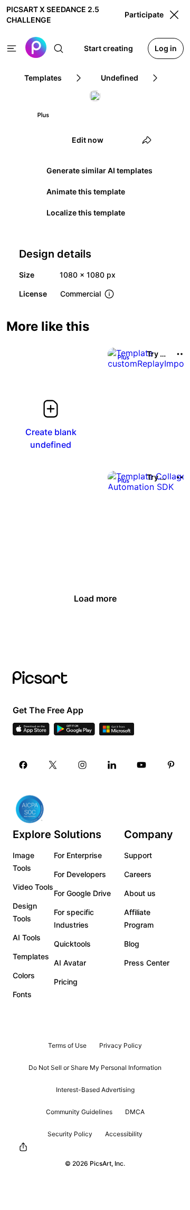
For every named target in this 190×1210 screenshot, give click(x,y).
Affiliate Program (139, 918)
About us (140, 893)
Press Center (146, 962)
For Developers (80, 874)
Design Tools (25, 912)
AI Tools (27, 937)
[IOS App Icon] (31, 732)
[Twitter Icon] (52, 764)
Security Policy (70, 1134)
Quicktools (72, 943)
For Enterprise (78, 855)
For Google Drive (82, 893)
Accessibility (123, 1134)
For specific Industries (74, 918)
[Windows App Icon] (116, 732)
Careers (137, 874)
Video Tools (33, 886)
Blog (131, 943)
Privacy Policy (120, 1045)
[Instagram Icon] (82, 764)
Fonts (22, 994)
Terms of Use (67, 1045)
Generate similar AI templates (99, 170)
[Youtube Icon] (141, 764)
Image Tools (23, 861)
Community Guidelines (79, 1112)
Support (138, 855)
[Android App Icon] (74, 732)
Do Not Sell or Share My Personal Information (95, 1067)
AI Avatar (70, 962)
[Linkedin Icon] (111, 764)
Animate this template (85, 191)
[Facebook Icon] (23, 764)
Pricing (66, 981)
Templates (31, 956)
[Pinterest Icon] (171, 764)
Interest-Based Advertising (95, 1090)
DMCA (135, 1112)
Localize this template (85, 212)
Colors (24, 975)
